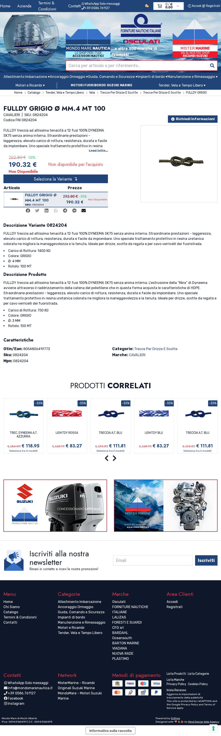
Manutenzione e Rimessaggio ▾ (192, 77)
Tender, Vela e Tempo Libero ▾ (181, 85)
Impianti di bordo (71, 617)
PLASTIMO (120, 659)
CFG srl (118, 628)
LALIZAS (119, 617)
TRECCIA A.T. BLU (110, 433)
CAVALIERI (137, 355)
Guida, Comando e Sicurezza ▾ (112, 77)
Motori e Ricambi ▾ (30, 85)
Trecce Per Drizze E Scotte (155, 349)
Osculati (119, 602)
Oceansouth (122, 638)
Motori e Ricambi (71, 628)
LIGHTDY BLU (154, 433)
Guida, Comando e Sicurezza (81, 612)
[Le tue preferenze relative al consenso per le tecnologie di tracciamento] (213, 728)
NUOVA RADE (122, 653)
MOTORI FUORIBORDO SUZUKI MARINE (102, 85)
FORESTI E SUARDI (127, 622)
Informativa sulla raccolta (110, 730)
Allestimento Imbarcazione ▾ (27, 77)
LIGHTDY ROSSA (67, 433)
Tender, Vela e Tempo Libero (80, 633)
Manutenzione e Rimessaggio (81, 622)
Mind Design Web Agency (203, 721)
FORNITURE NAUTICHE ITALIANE (130, 609)
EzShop (175, 718)
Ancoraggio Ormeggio (75, 607)
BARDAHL (120, 633)
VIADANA (119, 648)
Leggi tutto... (98, 150)
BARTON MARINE (125, 643)
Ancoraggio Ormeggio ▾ (69, 77)
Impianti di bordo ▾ (152, 77)
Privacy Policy (189, 704)
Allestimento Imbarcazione (79, 602)
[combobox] (142, 65)
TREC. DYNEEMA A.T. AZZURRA (23, 435)
